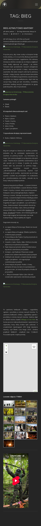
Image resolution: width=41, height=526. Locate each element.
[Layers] (34, 346)
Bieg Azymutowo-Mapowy (18, 28)
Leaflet (35, 391)
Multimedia (26, 31)
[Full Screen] (6, 352)
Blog (20, 31)
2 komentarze (28, 34)
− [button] (6, 349)
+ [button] (6, 345)
